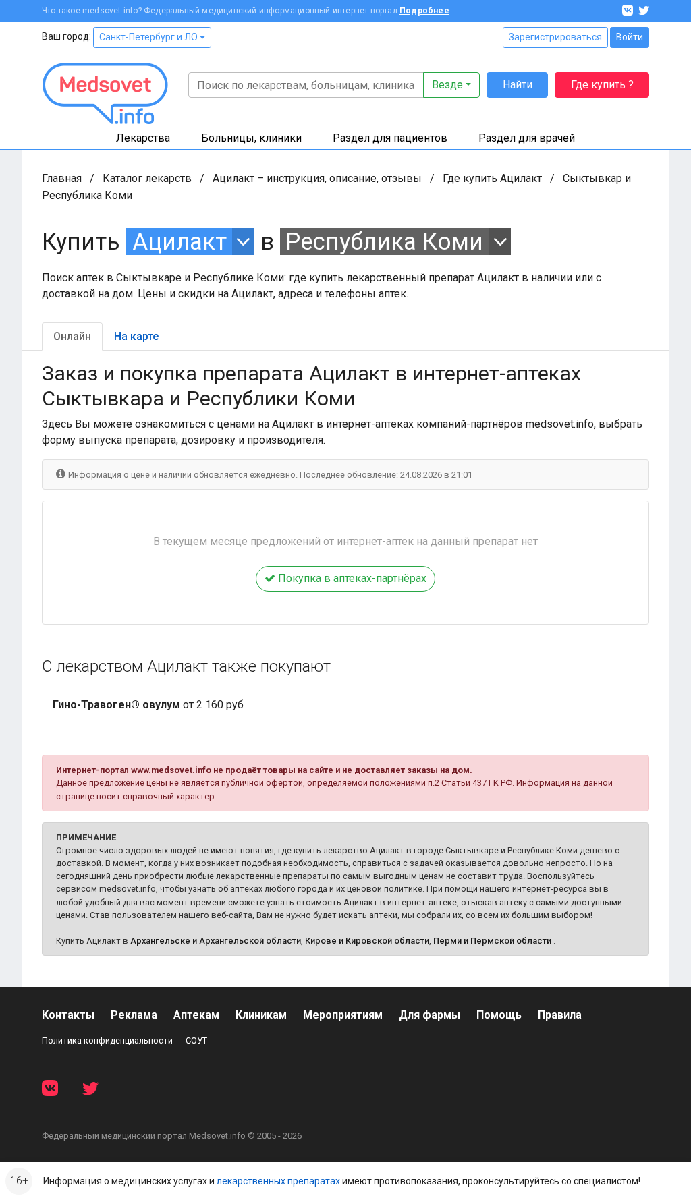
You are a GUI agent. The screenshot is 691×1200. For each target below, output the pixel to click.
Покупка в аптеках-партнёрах (350, 578)
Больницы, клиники (251, 138)
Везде (447, 84)
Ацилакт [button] (179, 241)
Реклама (134, 1014)
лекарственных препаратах (278, 1181)
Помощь (499, 1014)
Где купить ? (602, 84)
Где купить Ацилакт (492, 178)
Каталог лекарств (147, 178)
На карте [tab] (136, 336)
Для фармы (429, 1014)
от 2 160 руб (148, 704)
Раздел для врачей (526, 138)
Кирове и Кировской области (367, 941)
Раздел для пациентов (390, 138)
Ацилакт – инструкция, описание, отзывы (317, 178)
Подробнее (424, 11)
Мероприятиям (343, 1014)
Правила (560, 1014)
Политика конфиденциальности (107, 1040)
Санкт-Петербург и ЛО (149, 37)
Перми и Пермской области (492, 941)
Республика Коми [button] (384, 241)
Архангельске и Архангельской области (215, 941)
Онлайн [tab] (72, 336)
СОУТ (196, 1040)
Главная (62, 178)
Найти (517, 84)
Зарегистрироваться (555, 37)
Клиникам (261, 1014)
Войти (629, 37)
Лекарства (143, 138)
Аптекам (196, 1014)
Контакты (68, 1014)
